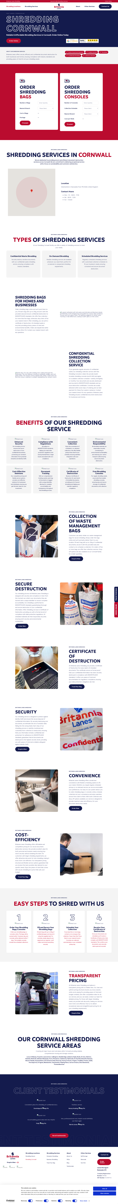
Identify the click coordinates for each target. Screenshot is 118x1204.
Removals (83, 1159)
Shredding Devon (30, 1156)
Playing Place (64, 1062)
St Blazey (33, 1057)
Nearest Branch (25, 108)
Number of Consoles (71, 103)
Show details (83, 1201)
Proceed (25, 123)
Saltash (39, 1059)
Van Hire (83, 1163)
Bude (78, 1057)
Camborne (63, 1059)
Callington (54, 1057)
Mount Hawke (29, 1060)
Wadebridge (63, 1057)
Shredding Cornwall (31, 1159)
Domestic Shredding (52, 1156)
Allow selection (104, 1193)
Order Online (108, 1)
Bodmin (28, 1059)
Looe (28, 1057)
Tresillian (80, 1060)
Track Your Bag (116, 594)
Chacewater (56, 1062)
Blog (68, 1163)
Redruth (33, 1059)
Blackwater (47, 1062)
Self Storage (84, 1156)
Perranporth (33, 1062)
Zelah (90, 1060)
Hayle (75, 1057)
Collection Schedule (70, 108)
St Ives (83, 1057)
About (69, 1153)
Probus (86, 1060)
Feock (64, 1060)
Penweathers (39, 1060)
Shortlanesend (84, 1062)
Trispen (74, 1060)
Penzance (56, 1059)
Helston (88, 1057)
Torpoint (40, 1057)
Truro (50, 1059)
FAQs (68, 1159)
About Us (69, 1156)
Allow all (104, 1188)
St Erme (69, 1060)
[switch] (46, 1201)
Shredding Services (53, 1153)
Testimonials (70, 1166)
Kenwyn (89, 1059)
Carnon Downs (74, 1062)
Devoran (58, 1060)
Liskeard (69, 1057)
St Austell (77, 1059)
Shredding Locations (33, 1153)
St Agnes (40, 1062)
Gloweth (84, 1059)
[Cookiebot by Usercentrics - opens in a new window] (10, 1201)
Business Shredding (52, 1159)
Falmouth (70, 1059)
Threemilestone (59, 1064)
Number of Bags (25, 103)
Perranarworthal (49, 1060)
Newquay (45, 1059)
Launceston (47, 1057)
